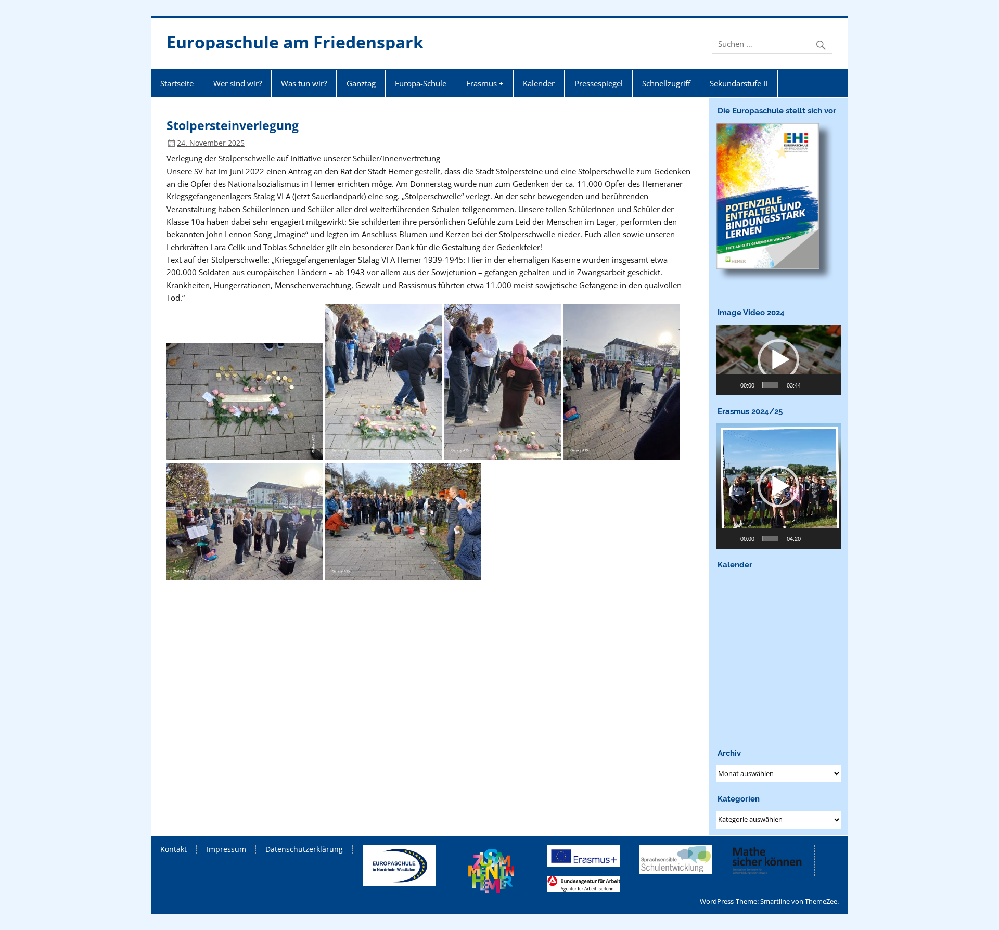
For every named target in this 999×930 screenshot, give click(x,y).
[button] (778, 360)
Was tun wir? (304, 83)
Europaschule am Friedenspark (295, 42)
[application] (778, 360)
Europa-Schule (420, 83)
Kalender (539, 83)
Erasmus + (485, 83)
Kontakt (173, 849)
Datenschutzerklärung (304, 849)
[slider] (770, 385)
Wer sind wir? (237, 83)
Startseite (177, 83)
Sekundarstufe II (738, 83)
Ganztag (361, 83)
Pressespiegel (598, 83)
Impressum (226, 849)
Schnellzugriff (666, 83)
